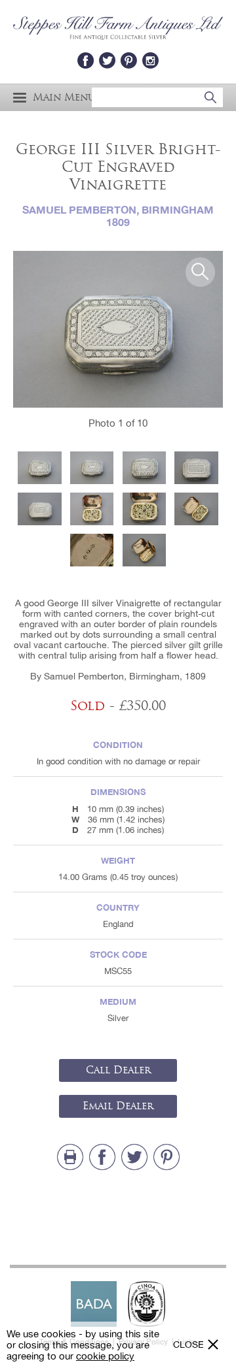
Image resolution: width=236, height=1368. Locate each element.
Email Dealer (118, 1106)
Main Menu (64, 98)
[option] (118, 329)
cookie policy (105, 1355)
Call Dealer (118, 1070)
